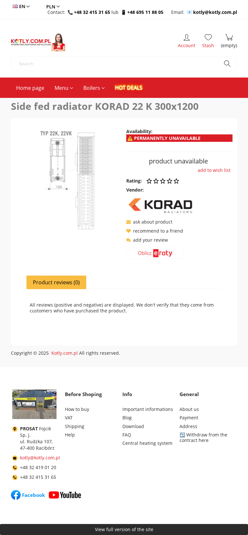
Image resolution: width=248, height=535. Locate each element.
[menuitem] (30, 88)
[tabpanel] (124, 312)
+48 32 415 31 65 (92, 12)
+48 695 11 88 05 (145, 12)
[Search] (227, 63)
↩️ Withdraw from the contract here (203, 437)
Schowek (208, 42)
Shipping (74, 426)
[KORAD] (162, 205)
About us (189, 409)
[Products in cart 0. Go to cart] (229, 42)
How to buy (77, 409)
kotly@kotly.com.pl (215, 12)
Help (70, 435)
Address (188, 426)
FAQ (126, 435)
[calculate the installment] (154, 254)
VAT (69, 417)
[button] (149, 222)
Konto (186, 42)
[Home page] (38, 42)
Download (133, 426)
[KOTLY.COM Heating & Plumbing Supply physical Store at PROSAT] (34, 405)
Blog (127, 417)
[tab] (56, 282)
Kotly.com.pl (64, 353)
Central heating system (147, 443)
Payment (189, 417)
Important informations (147, 409)
